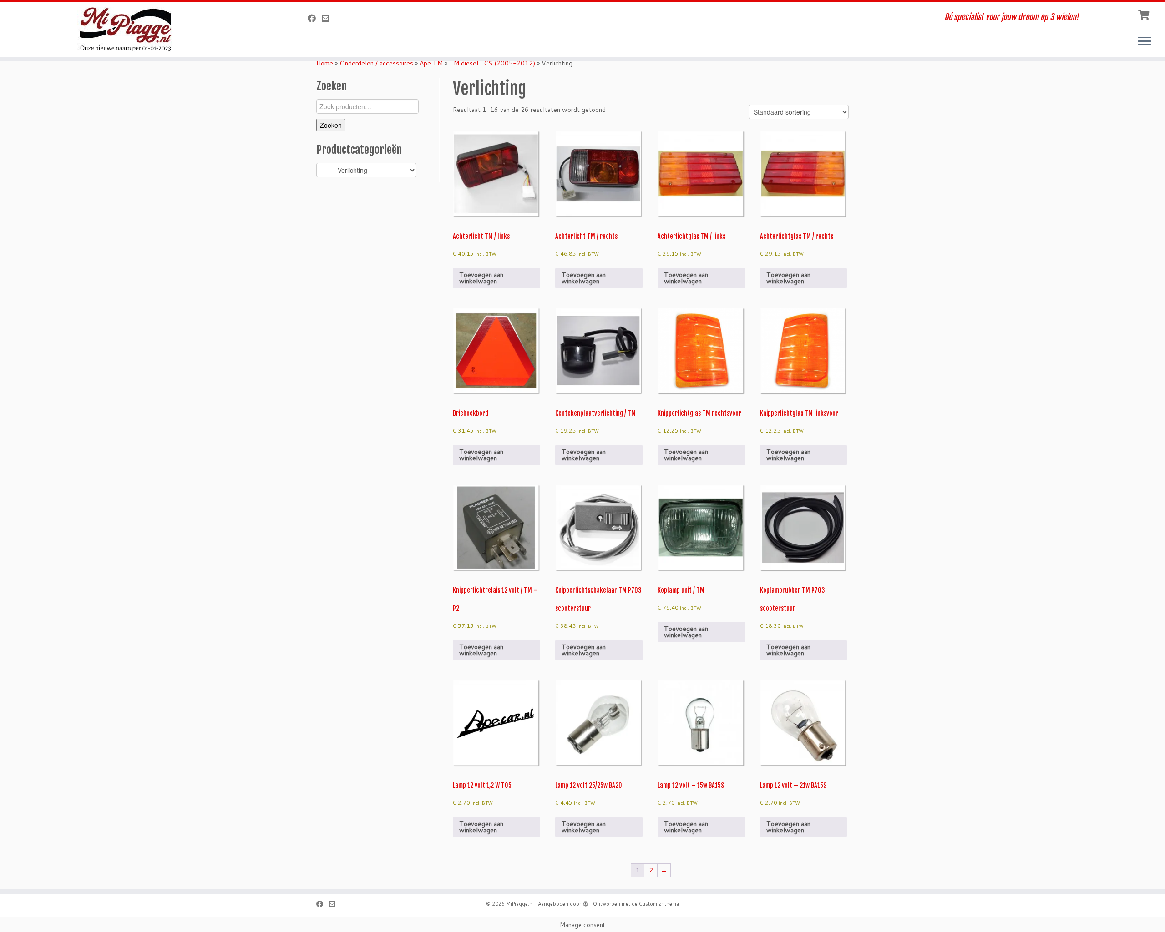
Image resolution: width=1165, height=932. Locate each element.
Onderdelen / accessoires (376, 63)
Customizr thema (659, 903)
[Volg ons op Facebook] (315, 18)
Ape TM (431, 63)
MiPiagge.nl (520, 903)
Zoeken (331, 125)
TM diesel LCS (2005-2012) (492, 63)
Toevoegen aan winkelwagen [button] (481, 278)
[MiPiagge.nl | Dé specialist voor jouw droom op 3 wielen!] (134, 29)
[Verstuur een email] (328, 18)
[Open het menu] (1144, 42)
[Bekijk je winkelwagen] (1144, 14)
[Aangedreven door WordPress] (585, 902)
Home (324, 63)
